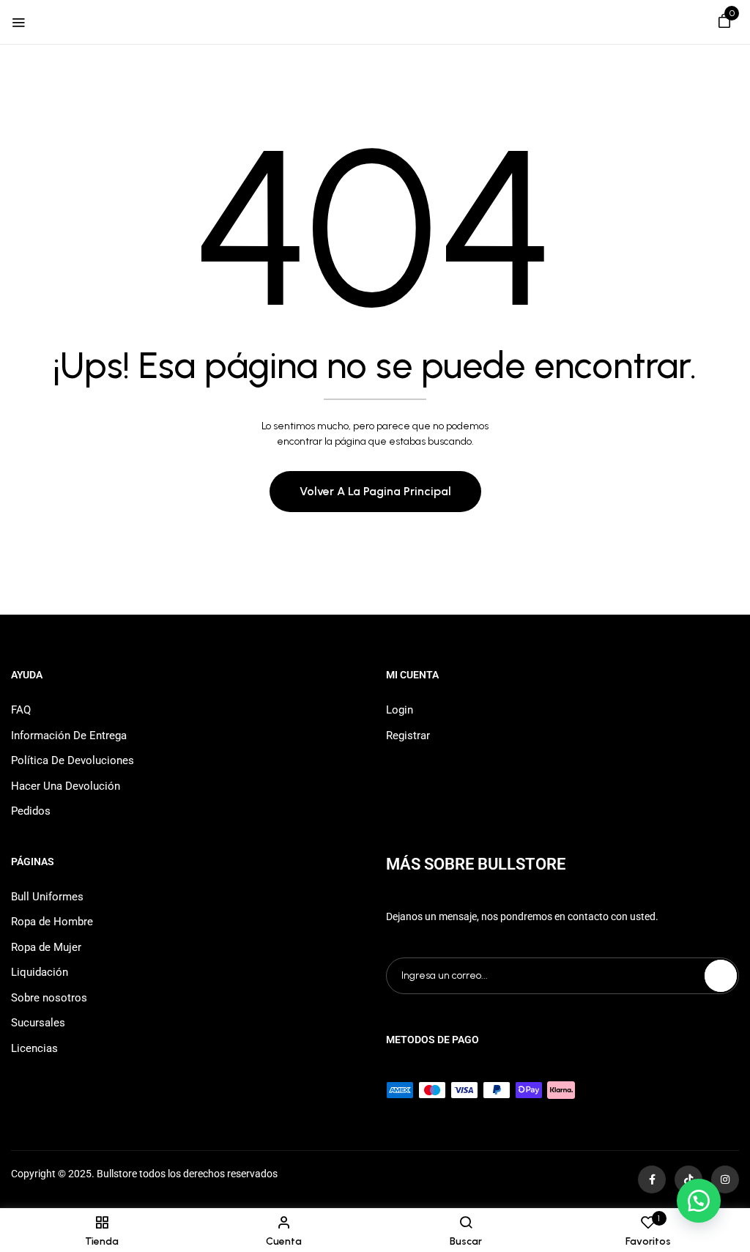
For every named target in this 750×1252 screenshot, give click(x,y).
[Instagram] (725, 1179)
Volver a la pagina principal (375, 491)
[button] (724, 24)
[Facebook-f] (652, 1179)
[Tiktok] (688, 1179)
